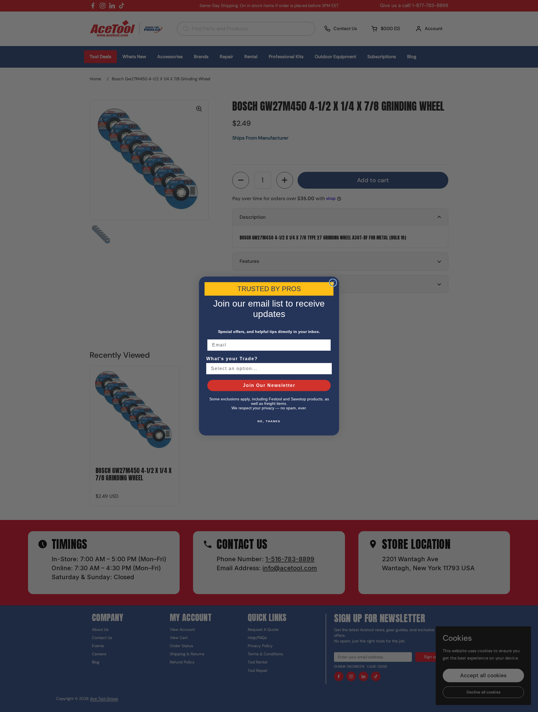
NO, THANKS (269, 421)
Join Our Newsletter (269, 385)
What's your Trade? (232, 358)
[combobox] (267, 368)
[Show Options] (326, 368)
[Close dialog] (333, 282)
